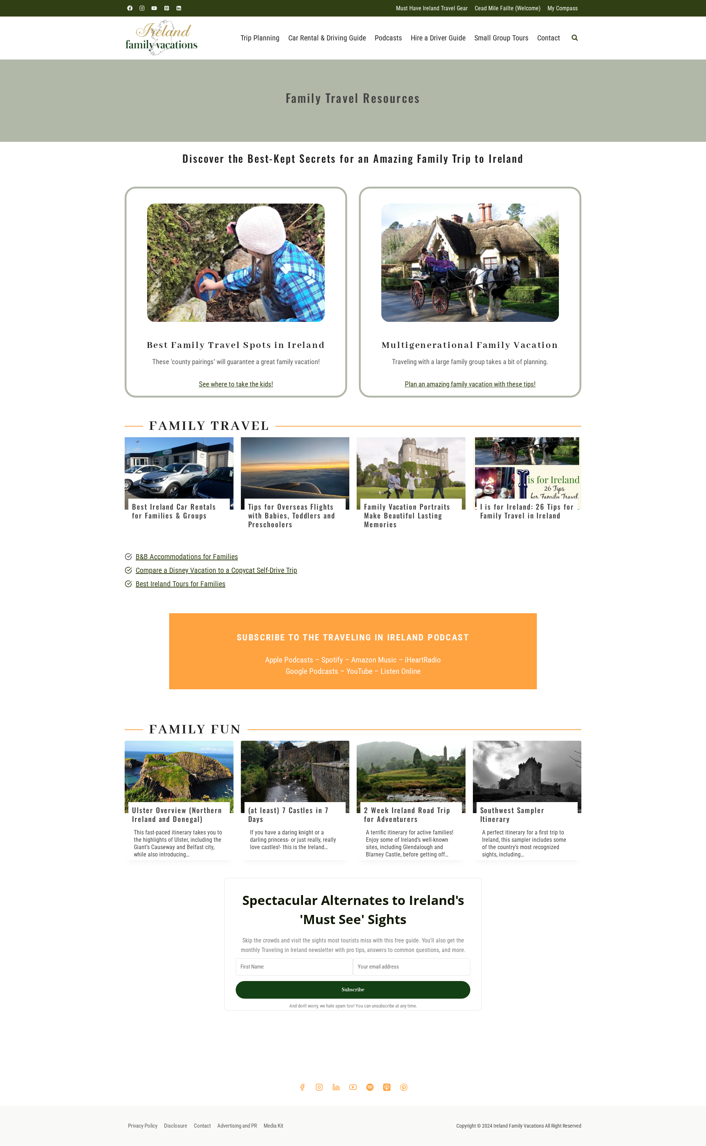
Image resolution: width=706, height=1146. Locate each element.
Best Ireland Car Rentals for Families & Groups (174, 511)
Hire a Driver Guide (438, 37)
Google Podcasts (312, 671)
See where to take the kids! (236, 384)
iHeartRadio (423, 659)
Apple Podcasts (289, 659)
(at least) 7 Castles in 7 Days (288, 814)
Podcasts (388, 37)
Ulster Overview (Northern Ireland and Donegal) (177, 814)
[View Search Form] (574, 37)
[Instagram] (142, 8)
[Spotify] (370, 1087)
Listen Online (401, 671)
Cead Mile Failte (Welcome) (508, 8)
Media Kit (273, 1125)
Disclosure (175, 1125)
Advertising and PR (237, 1125)
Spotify (332, 659)
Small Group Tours (501, 37)
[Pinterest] (166, 8)
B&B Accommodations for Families (187, 556)
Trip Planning (259, 37)
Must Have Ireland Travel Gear (432, 8)
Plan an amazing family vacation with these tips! (470, 384)
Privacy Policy (142, 1125)
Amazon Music (374, 659)
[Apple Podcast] (386, 1087)
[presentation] (179, 473)
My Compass (563, 8)
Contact (548, 37)
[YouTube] (154, 8)
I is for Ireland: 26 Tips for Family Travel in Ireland (527, 511)
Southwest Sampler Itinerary (512, 814)
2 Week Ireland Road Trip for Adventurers (407, 814)
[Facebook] (130, 8)
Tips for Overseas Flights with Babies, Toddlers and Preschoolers (291, 515)
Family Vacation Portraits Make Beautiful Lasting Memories (407, 515)
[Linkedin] (178, 8)
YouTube (360, 671)
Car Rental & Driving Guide (327, 37)
